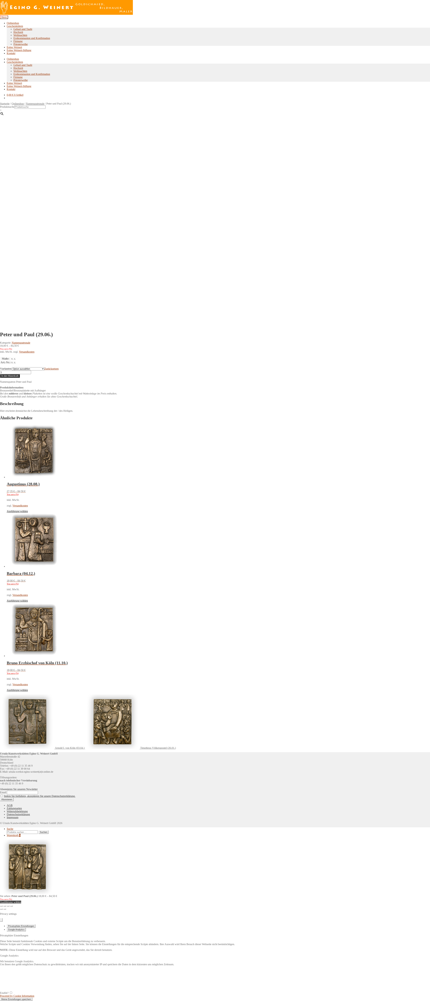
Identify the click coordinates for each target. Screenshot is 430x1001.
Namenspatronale (35, 103)
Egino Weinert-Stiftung (19, 50)
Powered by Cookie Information (17, 995)
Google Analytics (16, 929)
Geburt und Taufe (22, 29)
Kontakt (11, 53)
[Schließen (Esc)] (11, 906)
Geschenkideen (15, 26)
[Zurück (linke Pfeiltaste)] (1, 909)
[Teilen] (8, 906)
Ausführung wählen (17, 511)
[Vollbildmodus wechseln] (4, 906)
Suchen (43, 832)
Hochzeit (18, 32)
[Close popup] (1, 920)
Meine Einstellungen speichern (16, 999)
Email (3, 792)
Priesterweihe (20, 44)
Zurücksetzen (51, 368)
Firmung (18, 41)
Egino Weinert (14, 47)
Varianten (6, 368)
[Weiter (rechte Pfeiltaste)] (4, 909)
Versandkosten (26, 351)
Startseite (5, 103)
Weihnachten (20, 35)
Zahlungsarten (14, 808)
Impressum (12, 817)
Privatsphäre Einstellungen (21, 926)
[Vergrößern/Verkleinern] (1, 906)
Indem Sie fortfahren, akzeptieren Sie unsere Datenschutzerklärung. (39, 796)
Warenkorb (13, 835)
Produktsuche (7, 106)
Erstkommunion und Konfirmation (31, 38)
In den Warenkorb (9, 376)
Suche (10, 828)
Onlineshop (13, 23)
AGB (10, 805)
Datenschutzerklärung (18, 814)
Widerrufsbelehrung (17, 811)
